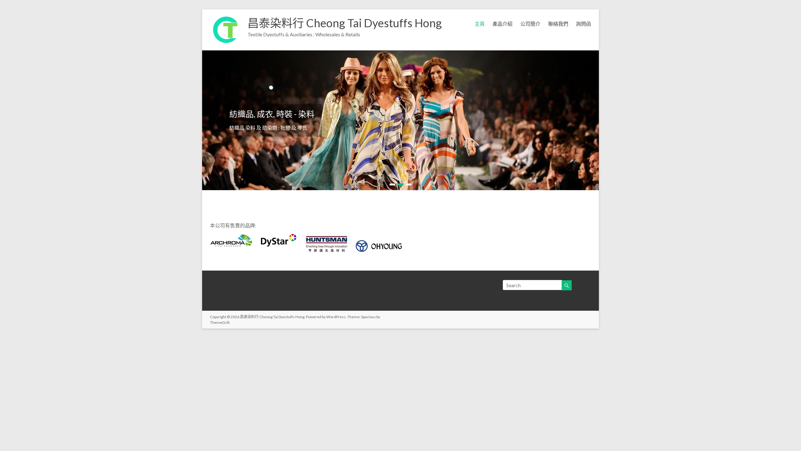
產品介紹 (502, 24)
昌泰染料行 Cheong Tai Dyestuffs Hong (344, 23)
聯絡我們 (558, 24)
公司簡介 (530, 24)
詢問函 (583, 24)
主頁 (480, 24)
